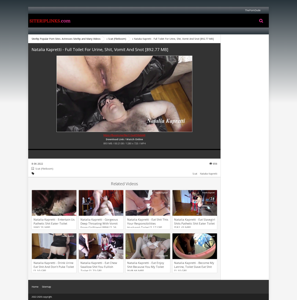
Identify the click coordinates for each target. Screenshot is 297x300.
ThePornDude (253, 10)
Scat (194, 173)
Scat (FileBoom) (44, 168)
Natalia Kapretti (208, 173)
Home (49, 20)
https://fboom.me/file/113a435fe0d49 (124, 135)
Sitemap (46, 286)
